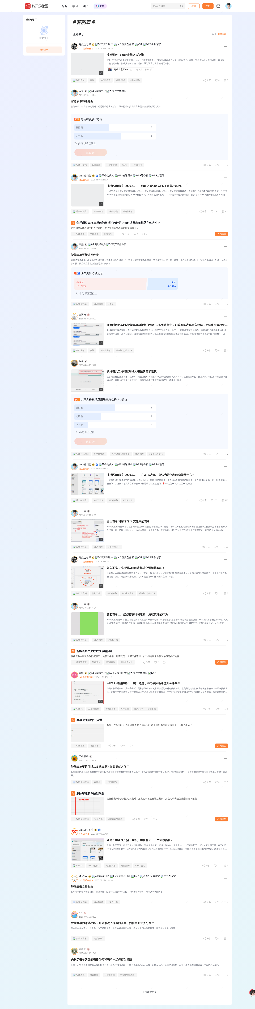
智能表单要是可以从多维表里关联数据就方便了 (100, 766)
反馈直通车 (81, 304)
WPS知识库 (93, 865)
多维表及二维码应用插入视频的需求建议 (132, 371)
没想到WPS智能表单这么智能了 (126, 54)
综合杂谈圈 (81, 211)
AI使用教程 (93, 709)
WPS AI (79, 709)
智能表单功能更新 (82, 101)
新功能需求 (99, 454)
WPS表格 (80, 746)
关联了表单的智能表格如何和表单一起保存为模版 (101, 959)
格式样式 (94, 975)
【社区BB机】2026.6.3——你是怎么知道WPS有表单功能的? (144, 185)
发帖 (208, 6)
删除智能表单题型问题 (90, 793)
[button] (208, 6)
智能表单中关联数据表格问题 (94, 651)
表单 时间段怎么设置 (89, 720)
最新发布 (222, 34)
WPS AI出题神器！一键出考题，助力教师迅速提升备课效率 (143, 683)
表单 (92, 80)
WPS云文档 (81, 165)
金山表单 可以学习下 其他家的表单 (128, 521)
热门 (214, 34)
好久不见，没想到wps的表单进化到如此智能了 (136, 567)
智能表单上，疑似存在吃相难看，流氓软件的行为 (137, 614)
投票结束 (90, 152)
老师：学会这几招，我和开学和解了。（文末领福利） (140, 840)
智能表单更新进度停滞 (85, 254)
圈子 (85, 6)
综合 (64, 6)
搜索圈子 (44, 49)
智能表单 (96, 165)
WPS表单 (80, 80)
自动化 (97, 782)
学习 (75, 6)
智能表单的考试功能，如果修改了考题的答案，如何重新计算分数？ (112, 923)
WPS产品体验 (82, 454)
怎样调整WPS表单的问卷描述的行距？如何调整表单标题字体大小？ (118, 222)
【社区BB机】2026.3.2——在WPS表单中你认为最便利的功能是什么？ (151, 474)
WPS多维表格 (82, 782)
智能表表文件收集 (82, 886)
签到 (194, 6)
